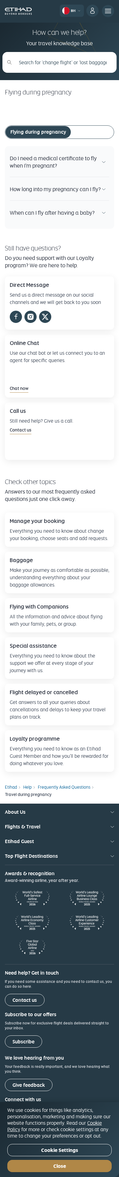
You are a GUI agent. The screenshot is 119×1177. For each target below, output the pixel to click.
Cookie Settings (59, 1150)
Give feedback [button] (29, 1085)
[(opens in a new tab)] (16, 318)
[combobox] (63, 62)
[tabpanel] (59, 187)
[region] (59, 1139)
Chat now (19, 388)
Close (59, 1166)
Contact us (25, 1000)
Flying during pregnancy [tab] (38, 132)
